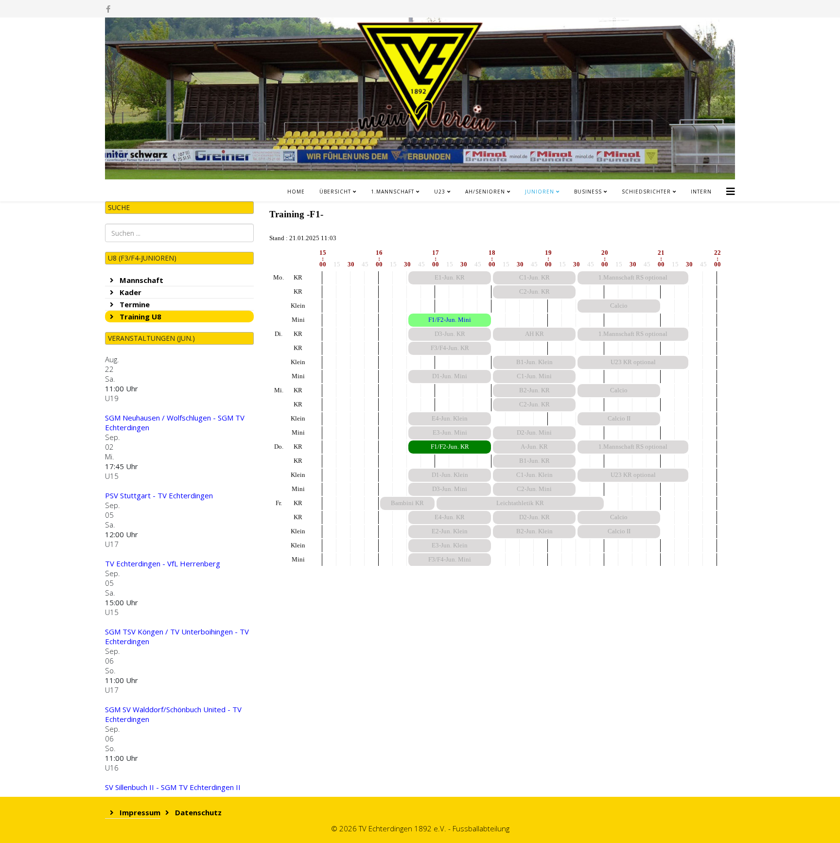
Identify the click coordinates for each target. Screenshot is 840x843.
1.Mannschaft (392, 191)
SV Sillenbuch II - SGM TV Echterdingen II (173, 787)
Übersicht (335, 191)
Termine (134, 304)
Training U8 (139, 316)
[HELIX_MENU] (730, 187)
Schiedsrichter (646, 191)
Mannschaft (140, 280)
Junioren (539, 191)
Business (588, 191)
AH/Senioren (485, 191)
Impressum (139, 812)
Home (296, 191)
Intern (701, 191)
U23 (439, 191)
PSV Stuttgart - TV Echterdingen (159, 495)
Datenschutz (197, 812)
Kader (129, 292)
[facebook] (108, 9)
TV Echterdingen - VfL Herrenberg (162, 563)
